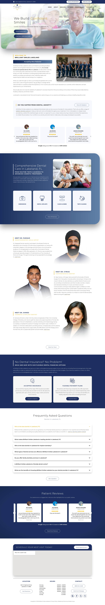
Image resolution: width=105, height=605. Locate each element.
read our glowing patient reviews (77, 431)
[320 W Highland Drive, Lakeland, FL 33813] (14, 2)
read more (17, 257)
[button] (91, 136)
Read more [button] (52, 520)
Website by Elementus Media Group (66, 601)
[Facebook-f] (76, 596)
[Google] (72, 596)
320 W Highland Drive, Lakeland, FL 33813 (25, 1)
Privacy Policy (54, 601)
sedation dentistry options (23, 111)
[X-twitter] (85, 596)
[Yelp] (81, 596)
